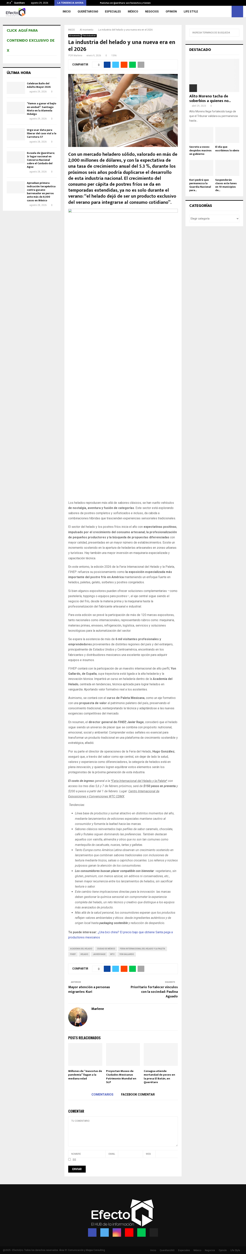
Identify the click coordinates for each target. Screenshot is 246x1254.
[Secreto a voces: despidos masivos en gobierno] (201, 135)
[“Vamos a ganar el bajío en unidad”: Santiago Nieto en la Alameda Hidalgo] (16, 108)
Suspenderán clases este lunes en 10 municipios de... (226, 185)
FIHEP (73, 954)
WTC (112, 954)
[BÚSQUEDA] (235, 32)
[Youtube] (129, 1232)
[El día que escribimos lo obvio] (227, 135)
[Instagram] (117, 1232)
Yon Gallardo (126, 954)
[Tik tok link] (242, 3)
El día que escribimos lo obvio (227, 149)
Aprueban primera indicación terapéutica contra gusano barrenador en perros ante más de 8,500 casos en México (41, 192)
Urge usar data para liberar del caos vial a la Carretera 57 (41, 133)
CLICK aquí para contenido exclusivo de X (31, 40)
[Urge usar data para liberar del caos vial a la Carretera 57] (16, 134)
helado (84, 954)
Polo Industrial (89, 36)
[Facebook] (92, 1232)
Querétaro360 (88, 11)
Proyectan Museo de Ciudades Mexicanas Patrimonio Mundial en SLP (121, 1077)
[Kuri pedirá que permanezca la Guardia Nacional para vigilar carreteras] (201, 168)
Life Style (191, 11)
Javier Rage (99, 954)
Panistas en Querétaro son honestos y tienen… (126, 3)
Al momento (74, 36)
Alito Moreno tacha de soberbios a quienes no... (210, 98)
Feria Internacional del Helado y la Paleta (142, 949)
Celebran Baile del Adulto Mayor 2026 (39, 85)
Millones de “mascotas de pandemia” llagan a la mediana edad (85, 1075)
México (133, 11)
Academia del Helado (81, 949)
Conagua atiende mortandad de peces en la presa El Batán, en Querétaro (159, 1077)
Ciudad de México (106, 949)
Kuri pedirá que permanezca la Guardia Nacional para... (200, 185)
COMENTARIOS (102, 1094)
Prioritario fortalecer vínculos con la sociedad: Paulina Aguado (154, 991)
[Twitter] (104, 1232)
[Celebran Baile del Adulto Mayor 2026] (16, 88)
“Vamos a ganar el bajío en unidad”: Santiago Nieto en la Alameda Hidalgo (41, 108)
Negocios (152, 11)
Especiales (113, 11)
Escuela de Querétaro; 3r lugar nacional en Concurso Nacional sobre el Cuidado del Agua (41, 160)
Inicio (67, 11)
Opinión (171, 11)
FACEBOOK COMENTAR (138, 1094)
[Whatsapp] (141, 1232)
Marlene (78, 55)
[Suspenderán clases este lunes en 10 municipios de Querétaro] (227, 168)
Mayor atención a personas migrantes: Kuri (89, 989)
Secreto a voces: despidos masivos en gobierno (200, 150)
